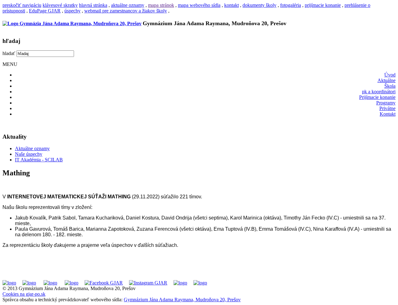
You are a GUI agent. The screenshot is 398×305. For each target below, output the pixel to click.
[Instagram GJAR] (148, 282)
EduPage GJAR (45, 10)
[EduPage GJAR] (9, 282)
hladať (8, 53)
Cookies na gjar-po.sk (23, 294)
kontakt (231, 5)
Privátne (387, 108)
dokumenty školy (259, 5)
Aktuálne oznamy (32, 148)
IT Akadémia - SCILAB (39, 159)
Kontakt (388, 114)
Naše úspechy (28, 154)
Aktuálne (386, 80)
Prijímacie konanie (377, 97)
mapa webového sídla (199, 5)
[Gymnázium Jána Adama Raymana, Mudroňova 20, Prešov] (71, 23)
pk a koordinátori (379, 91)
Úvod (390, 74)
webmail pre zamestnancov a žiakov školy (125, 10)
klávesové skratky (60, 5)
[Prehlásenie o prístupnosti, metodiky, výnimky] (200, 282)
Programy (386, 102)
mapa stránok (161, 5)
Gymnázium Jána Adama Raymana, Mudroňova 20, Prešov (182, 299)
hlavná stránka (93, 5)
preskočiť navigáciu (21, 5)
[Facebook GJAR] (104, 282)
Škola (390, 86)
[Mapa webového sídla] (180, 282)
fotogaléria (290, 5)
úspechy (72, 10)
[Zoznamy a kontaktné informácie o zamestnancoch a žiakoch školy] (71, 282)
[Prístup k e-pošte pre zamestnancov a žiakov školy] (29, 282)
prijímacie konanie (323, 5)
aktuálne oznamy (127, 5)
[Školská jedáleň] (50, 282)
